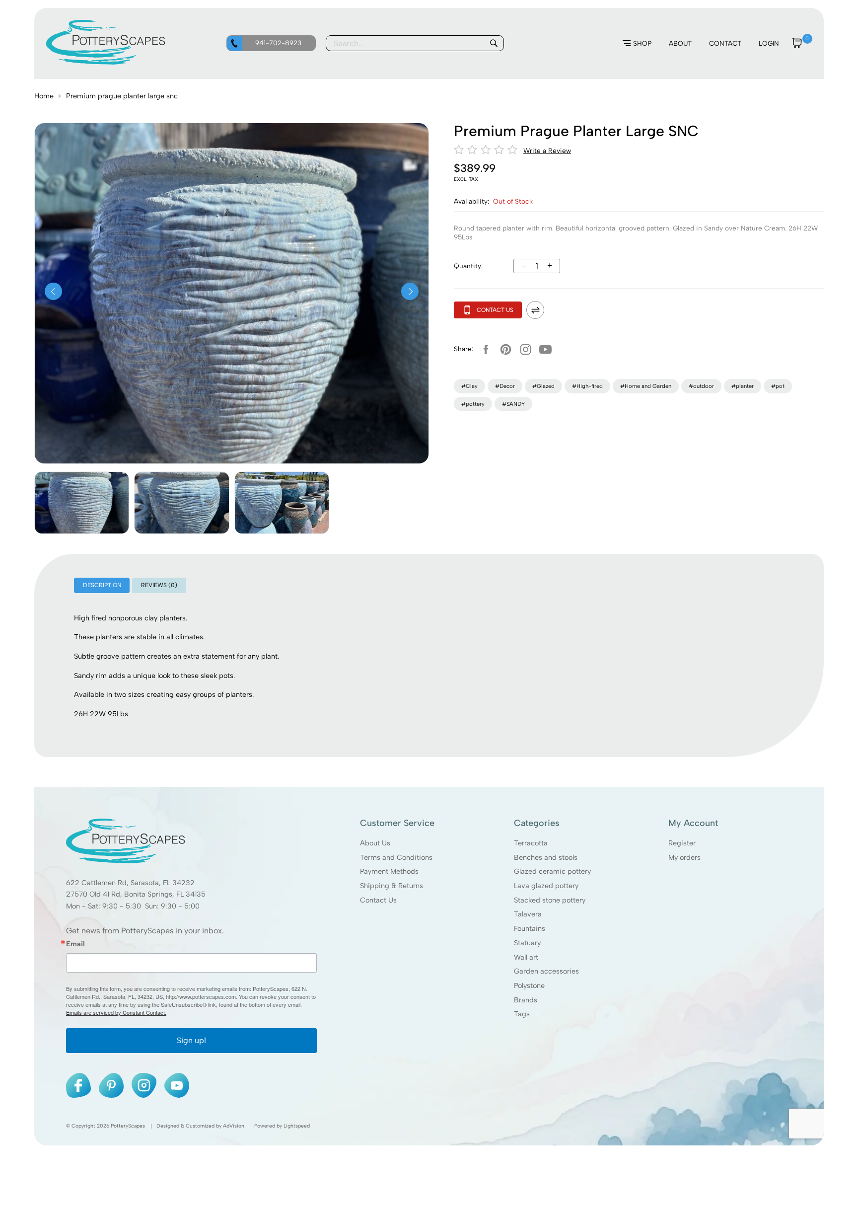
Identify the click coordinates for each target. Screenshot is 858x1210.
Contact (725, 43)
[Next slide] (410, 291)
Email (75, 943)
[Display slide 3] (282, 503)
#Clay (469, 385)
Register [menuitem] (682, 842)
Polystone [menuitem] (529, 985)
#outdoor (701, 385)
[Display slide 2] (181, 503)
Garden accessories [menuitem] (546, 971)
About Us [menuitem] (375, 842)
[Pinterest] (505, 349)
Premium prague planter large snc (122, 95)
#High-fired (587, 385)
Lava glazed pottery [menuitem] (546, 885)
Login (769, 43)
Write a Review (547, 150)
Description (102, 585)
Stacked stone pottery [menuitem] (549, 899)
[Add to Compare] (535, 310)
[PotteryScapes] (105, 62)
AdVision (233, 1126)
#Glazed (543, 385)
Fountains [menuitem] (529, 928)
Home (44, 95)
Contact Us (495, 309)
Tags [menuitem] (522, 1013)
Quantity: (468, 266)
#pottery (473, 403)
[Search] (493, 43)
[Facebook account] (485, 349)
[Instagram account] (525, 349)
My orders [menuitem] (684, 856)
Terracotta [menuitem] (531, 842)
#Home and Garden (645, 385)
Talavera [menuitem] (528, 913)
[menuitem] (637, 44)
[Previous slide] (53, 291)
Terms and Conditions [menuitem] (396, 856)
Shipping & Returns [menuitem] (391, 885)
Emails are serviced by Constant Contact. (116, 1012)
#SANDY (513, 403)
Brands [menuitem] (525, 999)
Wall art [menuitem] (526, 956)
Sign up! (191, 1040)
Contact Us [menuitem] (378, 899)
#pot (778, 385)
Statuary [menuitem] (527, 942)
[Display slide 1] (82, 503)
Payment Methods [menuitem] (389, 871)
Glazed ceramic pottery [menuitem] (552, 871)
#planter (742, 385)
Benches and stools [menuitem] (545, 856)
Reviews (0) (159, 585)
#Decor (505, 385)
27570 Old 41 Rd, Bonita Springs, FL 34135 (136, 894)
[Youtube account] (545, 349)
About (680, 43)
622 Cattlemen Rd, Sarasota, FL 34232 (130, 882)
